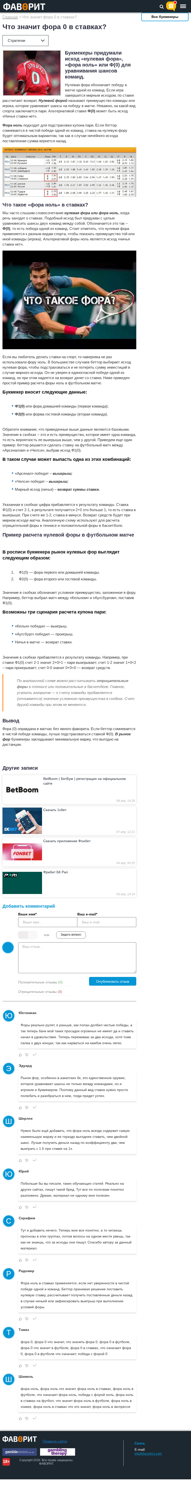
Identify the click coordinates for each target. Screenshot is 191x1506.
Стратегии (16, 40)
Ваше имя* (27, 914)
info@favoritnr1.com (148, 1453)
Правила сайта (55, 1441)
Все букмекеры (164, 17)
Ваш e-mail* (87, 914)
